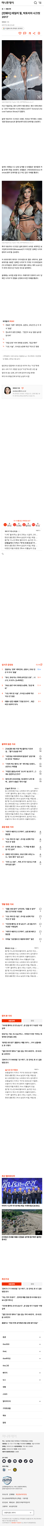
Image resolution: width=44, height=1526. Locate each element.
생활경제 (8, 9)
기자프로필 (7, 1408)
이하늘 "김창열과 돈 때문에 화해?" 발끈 (19, 939)
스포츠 (5, 1394)
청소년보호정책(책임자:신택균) (11, 1498)
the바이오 (6, 1358)
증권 (4, 1337)
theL (5, 1351)
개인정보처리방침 (21, 1494)
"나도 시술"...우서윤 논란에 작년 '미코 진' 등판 (22, 347)
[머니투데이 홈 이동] (9, 1436)
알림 (4, 1423)
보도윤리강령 (13, 1506)
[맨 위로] (39, 1516)
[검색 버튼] (35, 3)
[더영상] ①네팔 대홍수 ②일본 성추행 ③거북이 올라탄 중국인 (22, 1238)
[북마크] (38, 33)
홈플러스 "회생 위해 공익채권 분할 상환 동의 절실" (20, 1323)
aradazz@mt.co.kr (19, 391)
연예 (4, 1387)
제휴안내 (11, 1502)
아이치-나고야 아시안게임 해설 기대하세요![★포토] (20, 1206)
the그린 (6, 1366)
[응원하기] (22, 388)
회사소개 (5, 1494)
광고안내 (5, 1502)
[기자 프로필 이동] (7, 390)
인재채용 (11, 1494)
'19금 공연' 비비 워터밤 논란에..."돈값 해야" (21, 343)
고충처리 (5, 1506)
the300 (6, 1344)
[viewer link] (39, 97)
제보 (4, 1415)
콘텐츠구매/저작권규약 (23, 1502)
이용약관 (25, 1498)
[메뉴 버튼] (40, 3)
